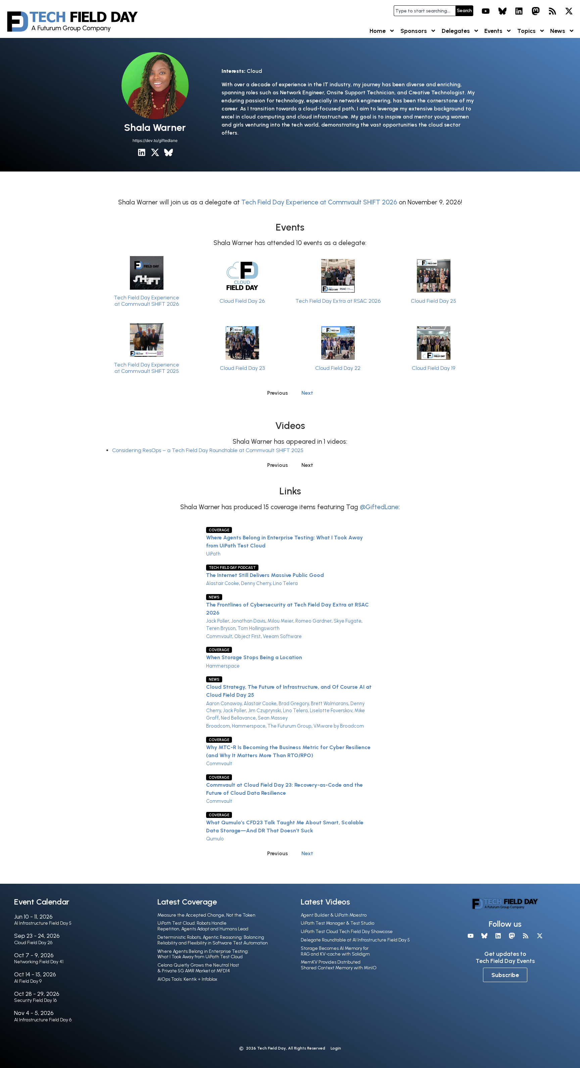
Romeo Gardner (313, 621)
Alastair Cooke (222, 583)
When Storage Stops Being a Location (254, 657)
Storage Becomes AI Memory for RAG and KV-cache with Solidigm (335, 951)
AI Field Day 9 (28, 981)
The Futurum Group (289, 726)
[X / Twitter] (155, 152)
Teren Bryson (221, 628)
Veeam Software (282, 636)
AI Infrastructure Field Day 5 (42, 923)
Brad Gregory (294, 703)
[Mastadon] (535, 11)
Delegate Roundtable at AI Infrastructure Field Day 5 (355, 940)
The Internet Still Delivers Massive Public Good (265, 575)
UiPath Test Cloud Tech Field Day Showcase (347, 931)
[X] (569, 11)
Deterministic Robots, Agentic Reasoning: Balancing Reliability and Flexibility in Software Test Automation (212, 940)
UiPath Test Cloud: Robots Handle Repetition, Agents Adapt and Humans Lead (202, 926)
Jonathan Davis (248, 621)
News (557, 30)
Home (378, 30)
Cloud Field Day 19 (433, 368)
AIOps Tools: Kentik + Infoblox (187, 979)
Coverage (219, 530)
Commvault (219, 636)
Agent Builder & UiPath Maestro (334, 915)
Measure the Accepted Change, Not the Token (206, 915)
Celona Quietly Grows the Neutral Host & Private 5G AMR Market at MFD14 (198, 968)
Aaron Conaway (224, 703)
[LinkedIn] (519, 11)
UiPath (213, 554)
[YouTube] (485, 11)
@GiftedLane (379, 507)
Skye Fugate (347, 621)
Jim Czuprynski (264, 711)
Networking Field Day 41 (38, 962)
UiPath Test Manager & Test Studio (337, 923)
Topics (526, 30)
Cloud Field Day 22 (337, 368)
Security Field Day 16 (35, 1000)
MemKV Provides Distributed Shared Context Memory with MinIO (339, 965)
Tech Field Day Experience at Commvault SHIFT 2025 (146, 367)
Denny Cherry (256, 583)
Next (307, 393)
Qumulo (215, 839)
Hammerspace (223, 666)
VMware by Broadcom (338, 726)
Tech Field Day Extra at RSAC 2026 (338, 301)
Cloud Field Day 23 (242, 368)
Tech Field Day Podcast (232, 567)
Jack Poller (217, 621)
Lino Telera (285, 583)
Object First (247, 636)
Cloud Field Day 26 (242, 301)
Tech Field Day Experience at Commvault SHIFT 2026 (319, 202)
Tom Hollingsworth (259, 628)
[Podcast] (552, 11)
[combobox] (424, 10)
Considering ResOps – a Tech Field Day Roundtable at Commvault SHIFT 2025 (207, 450)
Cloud (254, 71)
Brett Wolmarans (329, 703)
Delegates (456, 30)
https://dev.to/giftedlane (155, 140)
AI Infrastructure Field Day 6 (42, 1020)
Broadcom (218, 726)
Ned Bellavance (238, 718)
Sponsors (413, 30)
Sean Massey (273, 718)
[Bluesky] (502, 11)
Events (493, 30)
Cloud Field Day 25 (433, 301)
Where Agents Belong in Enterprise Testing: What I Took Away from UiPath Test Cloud (203, 954)
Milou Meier (280, 621)
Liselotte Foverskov (331, 711)
